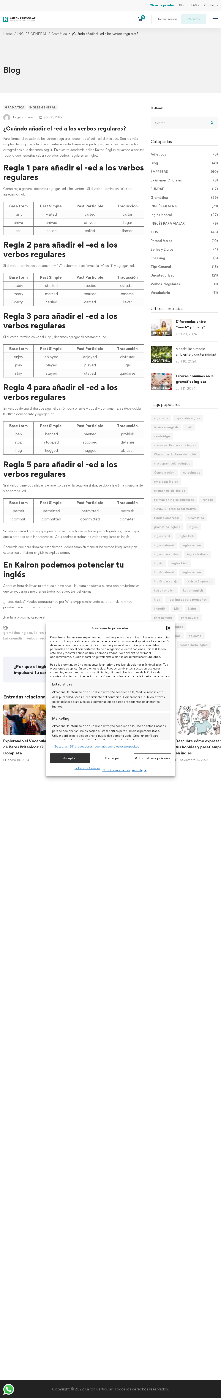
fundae (207, 499)
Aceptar (70, 758)
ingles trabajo (197, 554)
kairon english (45, 633)
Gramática (59, 34)
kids (157, 599)
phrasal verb (163, 617)
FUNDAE (184, 189)
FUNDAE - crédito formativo (175, 509)
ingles (193, 527)
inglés (158, 563)
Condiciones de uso (116, 770)
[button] (169, 628)
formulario (115, 602)
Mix (176, 608)
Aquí (58, 537)
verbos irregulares (40, 638)
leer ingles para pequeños (188, 599)
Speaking (184, 258)
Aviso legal (139, 770)
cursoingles (191, 472)
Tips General (184, 267)
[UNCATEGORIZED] (161, 321)
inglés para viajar (166, 581)
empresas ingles (166, 481)
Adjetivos (184, 154)
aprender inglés (188, 418)
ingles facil (162, 536)
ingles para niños (166, 554)
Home (8, 34)
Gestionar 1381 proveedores (73, 746)
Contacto (211, 5)
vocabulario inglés (193, 645)
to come (195, 636)
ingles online (191, 545)
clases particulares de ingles (175, 445)
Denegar (112, 758)
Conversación (164, 472)
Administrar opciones (152, 758)
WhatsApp (73, 602)
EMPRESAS (184, 172)
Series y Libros (184, 249)
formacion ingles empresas (174, 499)
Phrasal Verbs (184, 241)
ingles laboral (164, 545)
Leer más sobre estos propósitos (117, 746)
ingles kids (186, 536)
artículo (16, 552)
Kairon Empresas (200, 581)
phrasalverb (190, 617)
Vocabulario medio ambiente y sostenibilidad (196, 351)
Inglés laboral (184, 215)
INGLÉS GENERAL (32, 34)
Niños (192, 608)
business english (166, 427)
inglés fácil (179, 563)
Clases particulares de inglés (175, 454)
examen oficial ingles (169, 490)
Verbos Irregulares (184, 284)
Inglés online (191, 572)
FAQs (195, 5)
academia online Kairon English (93, 150)
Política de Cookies (87, 768)
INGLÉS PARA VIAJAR (184, 223)
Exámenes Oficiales (184, 180)
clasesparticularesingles (172, 463)
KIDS (184, 232)
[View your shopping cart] (141, 19)
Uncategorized (184, 275)
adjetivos (161, 418)
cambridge (162, 436)
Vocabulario (184, 293)
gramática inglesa (17, 633)
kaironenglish (13, 638)
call (189, 427)
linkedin (160, 608)
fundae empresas (167, 518)
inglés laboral (164, 572)
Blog (182, 5)
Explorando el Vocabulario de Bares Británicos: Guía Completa (27, 747)
